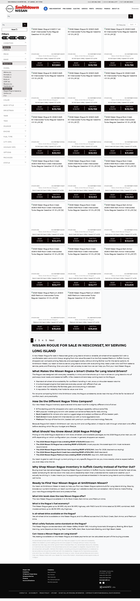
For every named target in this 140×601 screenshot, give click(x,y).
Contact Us (23, 593)
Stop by (130, 486)
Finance (25, 578)
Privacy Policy (45, 593)
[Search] (130, 16)
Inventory (26, 572)
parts (41, 366)
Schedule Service (28, 576)
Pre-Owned (51, 574)
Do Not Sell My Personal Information (71, 593)
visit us (73, 366)
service (35, 366)
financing (52, 366)
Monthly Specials (53, 582)
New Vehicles (52, 572)
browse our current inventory (44, 489)
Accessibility (33, 593)
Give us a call (62, 366)
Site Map (54, 593)
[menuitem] (15, 47)
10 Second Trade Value (30, 574)
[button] (46, 9)
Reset (14, 29)
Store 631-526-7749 (105, 578)
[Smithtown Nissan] (22, 8)
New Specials (52, 577)
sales (130, 363)
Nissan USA (26, 569)
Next (51, 340)
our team (52, 363)
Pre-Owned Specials (54, 579)
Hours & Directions (29, 580)
